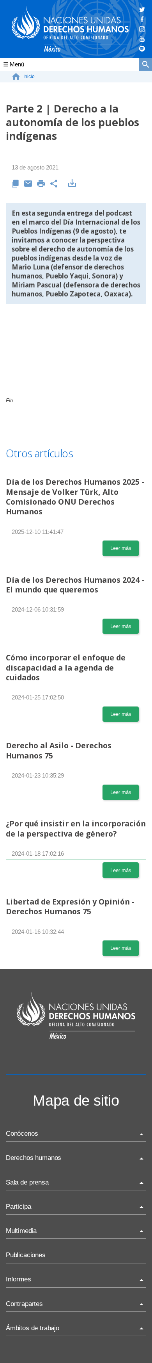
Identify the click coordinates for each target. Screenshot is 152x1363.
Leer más (120, 548)
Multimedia (21, 1231)
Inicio (29, 76)
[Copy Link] (15, 184)
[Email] (28, 184)
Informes (18, 1279)
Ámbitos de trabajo (32, 1328)
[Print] (41, 184)
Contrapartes (24, 1304)
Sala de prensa (27, 1182)
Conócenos (22, 1133)
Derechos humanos (33, 1157)
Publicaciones (26, 1255)
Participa (18, 1206)
